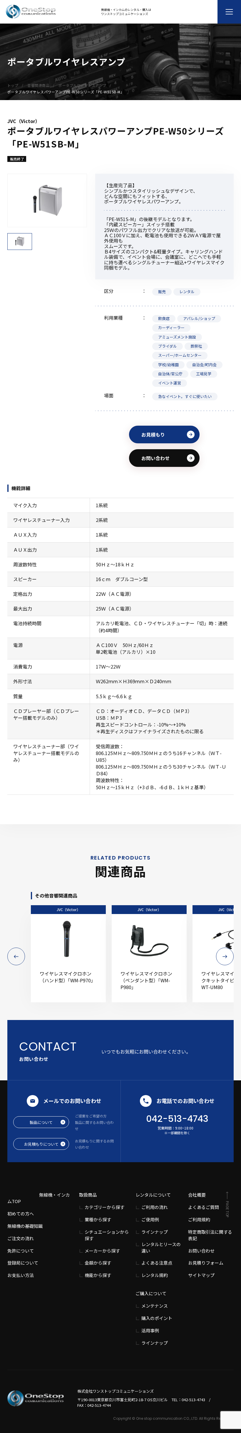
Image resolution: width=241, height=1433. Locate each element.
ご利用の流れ (154, 1207)
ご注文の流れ (20, 1238)
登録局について (22, 1263)
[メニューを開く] (229, 12)
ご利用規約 (199, 1219)
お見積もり (153, 434)
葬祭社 (196, 346)
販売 (162, 291)
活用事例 (150, 1330)
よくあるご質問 (203, 1207)
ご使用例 (150, 1219)
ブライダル (167, 346)
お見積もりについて (41, 1144)
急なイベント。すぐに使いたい (185, 396)
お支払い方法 (20, 1275)
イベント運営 (169, 383)
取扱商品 (88, 1195)
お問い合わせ (155, 458)
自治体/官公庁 (170, 374)
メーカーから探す (102, 1251)
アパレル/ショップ (199, 318)
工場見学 (203, 374)
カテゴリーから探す (104, 1207)
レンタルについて (153, 1195)
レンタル (187, 291)
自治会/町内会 (204, 364)
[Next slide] (225, 956)
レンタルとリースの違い (161, 1247)
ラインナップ (154, 1232)
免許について (20, 1251)
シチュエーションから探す (107, 1235)
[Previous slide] (16, 956)
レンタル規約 (154, 1275)
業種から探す (98, 1219)
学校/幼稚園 (168, 364)
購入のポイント (156, 1318)
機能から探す (98, 1275)
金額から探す (98, 1263)
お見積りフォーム (205, 1263)
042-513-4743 (177, 1118)
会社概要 (197, 1195)
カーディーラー (171, 327)
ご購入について (150, 1293)
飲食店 (164, 318)
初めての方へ (20, 1213)
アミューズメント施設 (177, 337)
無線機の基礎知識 (25, 1226)
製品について (41, 1122)
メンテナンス (154, 1306)
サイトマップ (201, 1275)
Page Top (227, 1209)
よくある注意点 (156, 1263)
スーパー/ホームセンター (180, 355)
